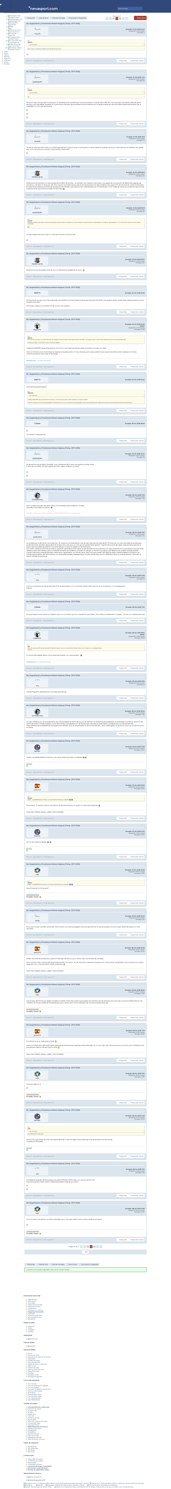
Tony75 (37, 34)
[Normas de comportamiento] (112, 8)
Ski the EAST (32, 1419)
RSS (86, 1252)
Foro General (32, 1384)
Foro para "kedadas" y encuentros (39, 1389)
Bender (37, 751)
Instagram (31, 1330)
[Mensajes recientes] (110, 8)
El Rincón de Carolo (34, 1409)
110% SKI (31, 1416)
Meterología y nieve (34, 1394)
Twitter (30, 1328)
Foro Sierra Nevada (34, 1398)
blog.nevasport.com (34, 1317)
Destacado (31, 18)
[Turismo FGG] (102, 1485)
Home (30, 1353)
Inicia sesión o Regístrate (77, 18)
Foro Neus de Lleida (34, 1396)
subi (37, 874)
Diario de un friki (33, 1436)
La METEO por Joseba (35, 1461)
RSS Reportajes (33, 1448)
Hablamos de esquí (34, 1428)
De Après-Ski (32, 1411)
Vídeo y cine (32, 1366)
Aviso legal (31, 1303)
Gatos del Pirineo (33, 1425)
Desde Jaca (32, 1414)
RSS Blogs (31, 1450)
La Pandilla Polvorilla (35, 1464)
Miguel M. (37, 330)
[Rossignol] (28, 1485)
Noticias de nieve (33, 1355)
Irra (37, 580)
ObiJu (37, 921)
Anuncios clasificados (35, 1315)
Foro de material (33, 1387)
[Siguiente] (123, 18)
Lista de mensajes (58, 18)
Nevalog (30, 1373)
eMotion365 (32, 1463)
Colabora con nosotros (35, 1310)
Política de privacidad (35, 1305)
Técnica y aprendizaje (35, 1391)
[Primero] (107, 18)
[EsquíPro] (31, 1346)
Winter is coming (33, 1418)
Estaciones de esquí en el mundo (39, 1357)
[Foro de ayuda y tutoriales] (114, 8)
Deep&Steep (32, 1430)
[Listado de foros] (111, 8)
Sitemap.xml (32, 1301)
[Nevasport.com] (6, 4)
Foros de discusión (34, 1362)
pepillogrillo (37, 82)
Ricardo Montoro (33, 1434)
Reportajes (31, 1359)
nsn (37, 1174)
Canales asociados (34, 1360)
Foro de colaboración (35, 1385)
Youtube (30, 1332)
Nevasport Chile (33, 1375)
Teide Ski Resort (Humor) (36, 1439)
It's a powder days (34, 1423)
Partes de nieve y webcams (37, 1364)
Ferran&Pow (32, 1432)
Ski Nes (30, 1412)
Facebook (31, 1326)
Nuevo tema (141, 18)
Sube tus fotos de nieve (36, 1369)
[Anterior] (110, 18)
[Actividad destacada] (108, 8)
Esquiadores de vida (34, 1437)
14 (113, 18)
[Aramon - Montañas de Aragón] (39, 1485)
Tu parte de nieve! (44, 360)
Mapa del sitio (32, 1299)
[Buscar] (115, 8)
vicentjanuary (37, 499)
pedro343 (37, 537)
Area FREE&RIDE (34, 1400)
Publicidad (31, 1314)
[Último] (126, 18)
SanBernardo (37, 177)
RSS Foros (31, 1452)
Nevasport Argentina (35, 1376)
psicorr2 (37, 790)
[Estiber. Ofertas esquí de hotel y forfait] (38, 1487)
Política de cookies (34, 1306)
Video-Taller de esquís (35, 1459)
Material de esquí (33, 1371)
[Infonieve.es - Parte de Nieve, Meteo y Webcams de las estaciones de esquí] (117, 1483)
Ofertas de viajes (33, 1368)
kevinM (37, 141)
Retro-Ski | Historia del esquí (37, 1421)
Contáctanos (32, 1308)
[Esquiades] (65, 1485)
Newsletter (31, 1319)
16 (120, 18)
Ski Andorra (31, 1393)
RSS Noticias (32, 1446)
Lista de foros (43, 18)
